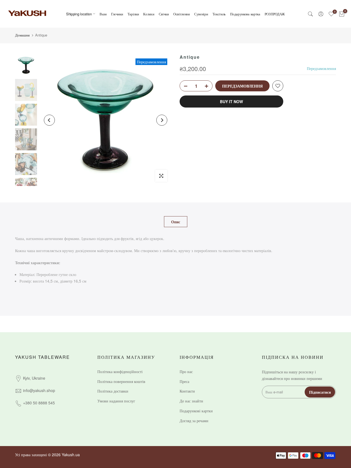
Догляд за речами (194, 420)
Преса (184, 381)
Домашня (22, 35)
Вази (103, 13)
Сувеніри (201, 13)
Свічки (164, 13)
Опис (175, 221)
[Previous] (49, 120)
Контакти (187, 391)
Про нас (186, 371)
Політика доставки (112, 391)
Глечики (117, 13)
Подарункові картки (196, 410)
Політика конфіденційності (120, 371)
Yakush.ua (71, 454)
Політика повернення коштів (121, 381)
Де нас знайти (191, 401)
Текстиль (219, 13)
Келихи (148, 13)
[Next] (161, 120)
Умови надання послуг (116, 401)
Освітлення (181, 13)
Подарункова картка (245, 13)
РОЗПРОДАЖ (275, 13)
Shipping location (79, 13)
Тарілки (133, 13)
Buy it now (231, 101)
